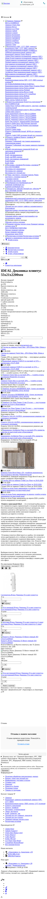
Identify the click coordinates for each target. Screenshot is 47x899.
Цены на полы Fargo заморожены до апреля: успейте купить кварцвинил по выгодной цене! (23, 495)
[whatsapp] (6, 883)
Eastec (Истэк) (10, 839)
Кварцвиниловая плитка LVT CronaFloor (20, 94)
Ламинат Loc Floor (12, 29)
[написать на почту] (6, 893)
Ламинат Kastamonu (12, 37)
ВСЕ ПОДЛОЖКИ (12, 167)
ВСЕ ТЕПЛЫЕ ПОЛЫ (13, 190)
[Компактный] (9, 568)
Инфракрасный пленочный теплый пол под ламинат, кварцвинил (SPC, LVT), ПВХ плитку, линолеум (25, 199)
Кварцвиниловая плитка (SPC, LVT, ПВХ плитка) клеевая (24, 81)
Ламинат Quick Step (12, 25)
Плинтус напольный (13, 805)
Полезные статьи (11, 788)
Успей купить (12, 240)
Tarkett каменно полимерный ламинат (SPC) (21, 60)
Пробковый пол (25, 183)
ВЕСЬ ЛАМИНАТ (12, 23)
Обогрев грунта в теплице (15, 222)
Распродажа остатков (31, 236)
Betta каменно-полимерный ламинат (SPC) (21, 74)
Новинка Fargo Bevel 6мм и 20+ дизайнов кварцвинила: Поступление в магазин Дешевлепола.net (22, 473)
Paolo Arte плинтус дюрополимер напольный (22, 121)
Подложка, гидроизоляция (15, 809)
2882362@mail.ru (14, 856)
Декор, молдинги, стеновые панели (22, 176)
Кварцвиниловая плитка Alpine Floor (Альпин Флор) (25, 86)
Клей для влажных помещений (16, 159)
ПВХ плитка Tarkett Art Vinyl (16, 100)
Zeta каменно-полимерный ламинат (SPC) (21, 64)
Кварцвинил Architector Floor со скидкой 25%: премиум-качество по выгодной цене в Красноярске (22, 437)
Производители (13, 248)
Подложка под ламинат (14, 171)
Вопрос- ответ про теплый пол (16, 778)
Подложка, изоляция (30, 165)
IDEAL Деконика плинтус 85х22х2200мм (20, 119)
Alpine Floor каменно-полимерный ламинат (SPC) (23, 56)
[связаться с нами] (23, 880)
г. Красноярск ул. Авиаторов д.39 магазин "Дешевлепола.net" (18, 864)
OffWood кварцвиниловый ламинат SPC (20, 52)
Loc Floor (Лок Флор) (13, 841)
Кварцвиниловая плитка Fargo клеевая (19, 88)
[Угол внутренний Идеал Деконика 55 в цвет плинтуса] (22, 673)
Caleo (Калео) (10, 837)
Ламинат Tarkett (11, 31)
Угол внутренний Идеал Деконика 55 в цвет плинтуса (21, 675)
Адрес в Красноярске (15, 254)
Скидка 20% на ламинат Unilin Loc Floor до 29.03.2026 (21, 484)
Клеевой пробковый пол (14, 187)
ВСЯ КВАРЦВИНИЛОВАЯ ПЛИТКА (19, 84)
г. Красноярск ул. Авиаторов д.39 (20, 852)
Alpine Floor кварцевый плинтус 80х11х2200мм (23, 110)
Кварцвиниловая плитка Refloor (17, 96)
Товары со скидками (13, 790)
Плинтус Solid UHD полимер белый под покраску (24, 135)
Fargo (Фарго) (10, 835)
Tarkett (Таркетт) (11, 831)
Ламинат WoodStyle (12, 39)
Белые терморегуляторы (14, 232)
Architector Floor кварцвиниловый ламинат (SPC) (23, 72)
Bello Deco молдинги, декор (15, 181)
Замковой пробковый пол (14, 185)
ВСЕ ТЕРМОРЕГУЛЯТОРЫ (16, 228)
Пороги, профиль (27, 137)
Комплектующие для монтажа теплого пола (21, 210)
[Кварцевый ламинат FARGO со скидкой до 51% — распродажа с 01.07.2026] (23, 363)
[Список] (6, 568)
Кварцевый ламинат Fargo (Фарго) (18, 54)
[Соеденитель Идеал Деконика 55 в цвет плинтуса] (13, 593)
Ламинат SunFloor (12, 41)
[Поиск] (26, 257)
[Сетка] (2, 568)
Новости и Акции (12, 786)
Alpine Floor (9, 829)
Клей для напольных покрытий (21, 150)
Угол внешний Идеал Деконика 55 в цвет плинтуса (20, 609)
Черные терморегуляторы (14, 230)
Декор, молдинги (11, 811)
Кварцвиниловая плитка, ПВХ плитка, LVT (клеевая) (25, 804)
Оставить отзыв (23, 744)
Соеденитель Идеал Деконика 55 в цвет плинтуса (19, 595)
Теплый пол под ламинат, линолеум (18, 815)
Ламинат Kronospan (12, 35)
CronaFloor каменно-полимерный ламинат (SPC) (23, 70)
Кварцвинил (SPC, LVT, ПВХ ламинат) (20, 48)
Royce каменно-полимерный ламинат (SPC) (21, 66)
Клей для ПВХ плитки (13, 157)
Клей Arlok (9, 163)
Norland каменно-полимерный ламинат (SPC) (22, 62)
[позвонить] (6, 887)
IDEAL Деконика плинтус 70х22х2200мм (20, 117)
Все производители (12, 845)
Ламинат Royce (11, 27)
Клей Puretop (10, 161)
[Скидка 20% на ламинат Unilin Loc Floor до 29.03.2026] (22, 480)
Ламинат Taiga (10, 44)
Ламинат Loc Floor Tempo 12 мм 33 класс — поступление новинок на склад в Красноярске (22, 409)
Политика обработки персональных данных (21, 776)
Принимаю (5, 770)
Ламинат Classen (11, 33)
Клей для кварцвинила (13, 155)
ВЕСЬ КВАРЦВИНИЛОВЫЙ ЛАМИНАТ (21, 50)
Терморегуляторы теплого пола (17, 819)
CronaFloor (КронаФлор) (14, 843)
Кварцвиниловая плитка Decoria (17, 98)
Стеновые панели (11, 179)
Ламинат (17, 21)
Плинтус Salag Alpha (13, 129)
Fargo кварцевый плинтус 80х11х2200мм (20, 114)
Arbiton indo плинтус (13, 112)
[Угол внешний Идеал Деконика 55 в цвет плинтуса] (21, 607)
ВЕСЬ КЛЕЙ (10, 153)
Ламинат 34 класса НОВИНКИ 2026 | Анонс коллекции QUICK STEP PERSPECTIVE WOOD (22, 395)
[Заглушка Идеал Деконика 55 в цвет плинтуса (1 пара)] (22, 622)
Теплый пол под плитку (14, 817)
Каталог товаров (7, 794)
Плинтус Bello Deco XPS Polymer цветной (21, 123)
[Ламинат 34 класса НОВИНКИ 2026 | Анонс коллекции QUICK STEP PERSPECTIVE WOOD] (23, 391)
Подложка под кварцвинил (15, 169)
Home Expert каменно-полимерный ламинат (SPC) (24, 58)
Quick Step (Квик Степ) (14, 833)
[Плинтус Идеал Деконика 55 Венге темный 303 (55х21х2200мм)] (23, 639)
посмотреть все (26, 345)
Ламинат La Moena (12, 43)
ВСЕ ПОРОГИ (10, 139)
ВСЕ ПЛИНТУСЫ (12, 104)
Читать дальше (23, 754)
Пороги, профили (11, 807)
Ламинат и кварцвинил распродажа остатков (22, 238)
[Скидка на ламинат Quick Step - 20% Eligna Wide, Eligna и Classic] (23, 349)
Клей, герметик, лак (12, 813)
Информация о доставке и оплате (17, 780)
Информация (6, 773)
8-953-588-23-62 (14, 854)
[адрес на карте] (6, 891)
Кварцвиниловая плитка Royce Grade (19, 92)
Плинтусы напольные (32, 102)
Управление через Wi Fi (14, 234)
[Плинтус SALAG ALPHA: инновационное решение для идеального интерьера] (23, 418)
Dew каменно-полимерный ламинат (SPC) (21, 68)
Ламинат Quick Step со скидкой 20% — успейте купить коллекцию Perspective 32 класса (21, 382)
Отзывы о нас (10, 782)
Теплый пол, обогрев (31, 189)
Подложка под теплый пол (15, 173)
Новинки (8, 784)
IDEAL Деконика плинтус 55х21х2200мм (20, 116)
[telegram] (6, 889)
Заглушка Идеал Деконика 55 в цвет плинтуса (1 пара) (21, 624)
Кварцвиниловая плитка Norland (17, 90)
